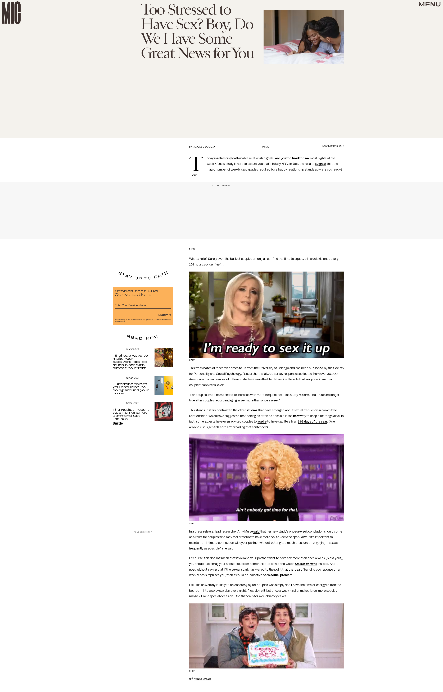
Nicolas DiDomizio (203, 146)
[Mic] (11, 12)
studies (252, 410)
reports (304, 395)
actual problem (281, 575)
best (296, 416)
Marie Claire (202, 679)
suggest (320, 164)
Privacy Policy (120, 321)
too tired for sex (297, 158)
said (256, 531)
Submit (164, 314)
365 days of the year (312, 421)
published (316, 368)
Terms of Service (161, 319)
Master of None (306, 564)
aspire (261, 421)
